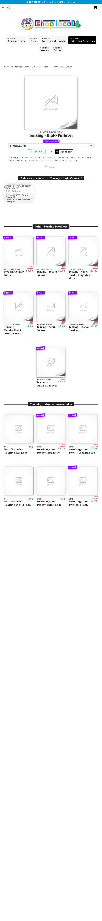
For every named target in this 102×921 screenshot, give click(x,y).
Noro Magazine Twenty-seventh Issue (17, 503)
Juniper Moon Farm (40, 67)
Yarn (57, 50)
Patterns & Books (82, 41)
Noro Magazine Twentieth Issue (78, 503)
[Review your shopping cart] (96, 7)
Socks (44, 50)
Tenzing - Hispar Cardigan (79, 328)
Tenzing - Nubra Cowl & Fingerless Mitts (80, 275)
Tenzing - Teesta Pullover (47, 273)
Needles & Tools (53, 41)
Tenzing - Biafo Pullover (62, 67)
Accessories (16, 41)
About (6, 13)
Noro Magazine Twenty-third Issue (48, 451)
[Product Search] (8, 7)
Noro (6, 447)
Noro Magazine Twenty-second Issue (82, 451)
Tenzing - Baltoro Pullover (47, 384)
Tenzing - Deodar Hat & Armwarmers (13, 330)
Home (6, 67)
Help (15, 13)
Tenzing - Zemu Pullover (46, 328)
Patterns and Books (20, 67)
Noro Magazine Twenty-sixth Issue (15, 451)
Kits (33, 41)
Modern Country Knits (14, 273)
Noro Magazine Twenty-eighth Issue (49, 503)
